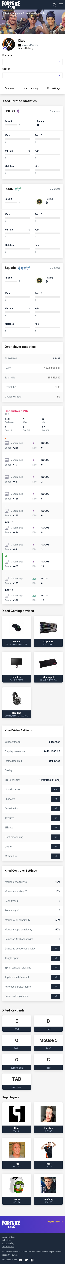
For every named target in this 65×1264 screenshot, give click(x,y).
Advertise (6, 1240)
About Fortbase (8, 1237)
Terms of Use (8, 1246)
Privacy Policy (8, 1243)
